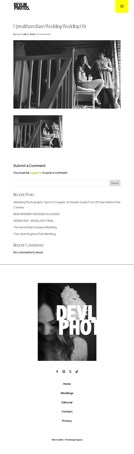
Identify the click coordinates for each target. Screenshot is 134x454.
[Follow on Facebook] (57, 371)
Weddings (67, 393)
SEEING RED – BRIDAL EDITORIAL (33, 221)
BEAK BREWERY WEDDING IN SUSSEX (36, 214)
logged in (36, 173)
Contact (67, 411)
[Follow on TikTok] (76, 371)
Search (115, 183)
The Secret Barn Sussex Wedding (35, 227)
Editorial (67, 402)
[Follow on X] (70, 371)
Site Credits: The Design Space (67, 439)
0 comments (44, 34)
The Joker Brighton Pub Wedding (34, 234)
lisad (19, 34)
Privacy (67, 421)
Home (67, 384)
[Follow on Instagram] (63, 371)
